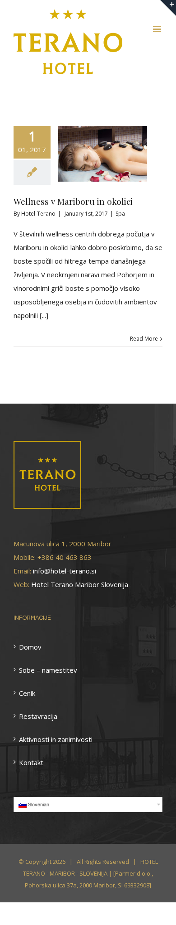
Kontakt (31, 762)
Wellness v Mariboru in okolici (73, 201)
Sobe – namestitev (48, 669)
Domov (30, 646)
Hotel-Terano (38, 213)
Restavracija (38, 716)
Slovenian (38, 804)
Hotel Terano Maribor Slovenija (79, 584)
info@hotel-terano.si (64, 570)
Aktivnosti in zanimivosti (56, 739)
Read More (144, 338)
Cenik (27, 693)
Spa (120, 213)
